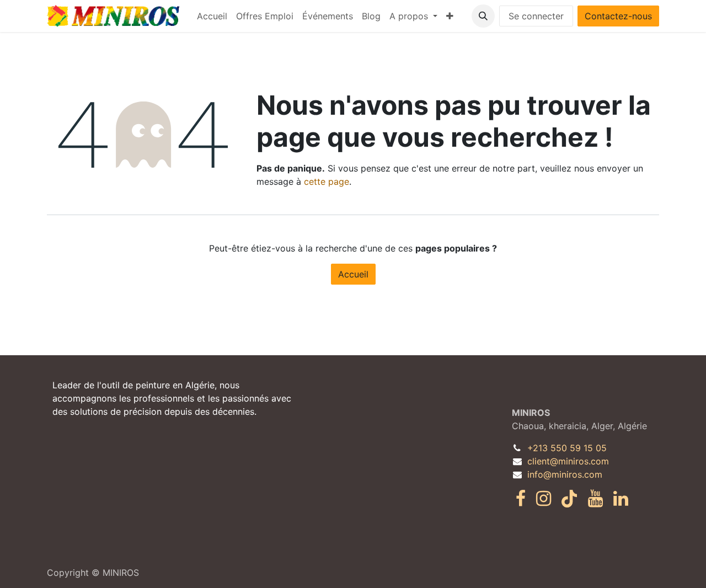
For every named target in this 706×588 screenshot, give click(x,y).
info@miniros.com (564, 474)
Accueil (353, 274)
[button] (483, 16)
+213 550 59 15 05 (567, 447)
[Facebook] (521, 499)
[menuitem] (212, 16)
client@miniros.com (568, 461)
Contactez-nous (618, 16)
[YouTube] (595, 499)
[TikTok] (569, 499)
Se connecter (536, 16)
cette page (326, 181)
